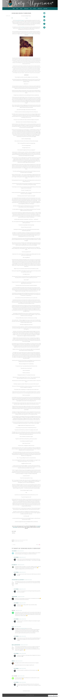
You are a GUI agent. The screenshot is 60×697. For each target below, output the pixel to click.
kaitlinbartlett (14, 564)
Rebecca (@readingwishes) (16, 644)
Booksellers (26, 8)
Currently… (14, 544)
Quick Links (45, 8)
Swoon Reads (21, 541)
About (17, 8)
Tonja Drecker (14, 550)
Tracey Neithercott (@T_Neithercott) (18, 579)
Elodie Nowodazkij (23, 628)
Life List (34, 8)
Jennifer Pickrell (14, 596)
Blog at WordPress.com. (30, 695)
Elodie (13, 626)
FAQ (30, 8)
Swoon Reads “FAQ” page (20, 20)
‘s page (30, 33)
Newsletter (40, 8)
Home (13, 8)
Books (21, 8)
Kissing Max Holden (16, 541)
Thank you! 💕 (38, 544)
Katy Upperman (16, 557)
